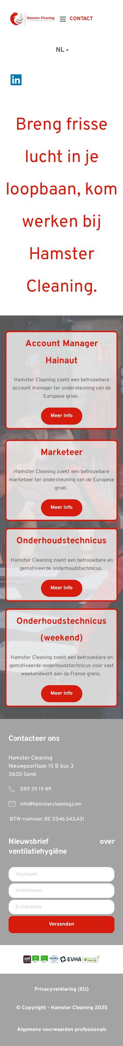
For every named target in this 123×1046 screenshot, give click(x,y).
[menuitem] (81, 19)
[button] (63, 19)
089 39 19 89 (35, 789)
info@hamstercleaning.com (51, 804)
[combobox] (61, 50)
